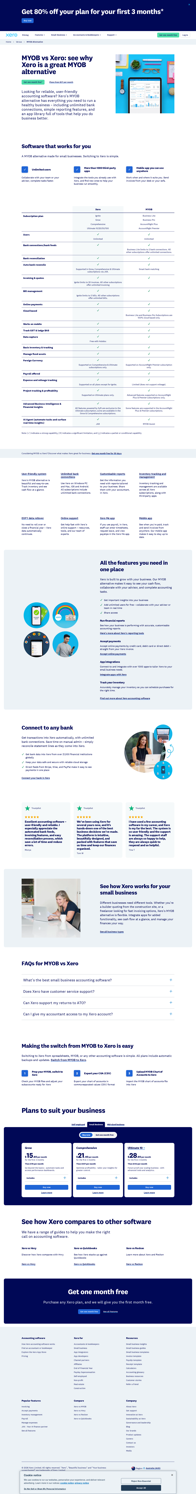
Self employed (78, 1124)
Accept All (141, 1488)
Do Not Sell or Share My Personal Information (45, 1489)
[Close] (172, 1475)
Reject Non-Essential (141, 1481)
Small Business (58, 35)
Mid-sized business (115, 1124)
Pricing (25, 35)
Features (39, 35)
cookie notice (67, 1482)
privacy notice (82, 1482)
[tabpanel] (98, 1168)
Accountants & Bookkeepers (86, 35)
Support (111, 35)
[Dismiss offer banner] (189, 4)
